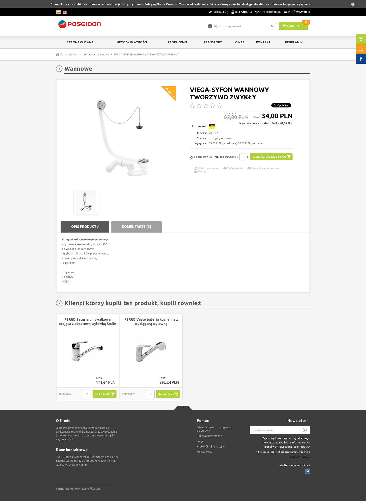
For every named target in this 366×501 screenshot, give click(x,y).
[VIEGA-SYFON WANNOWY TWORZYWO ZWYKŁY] (124, 137)
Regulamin (293, 42)
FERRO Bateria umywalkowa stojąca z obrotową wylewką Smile (87, 322)
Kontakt (263, 42)
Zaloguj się (220, 12)
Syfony (87, 54)
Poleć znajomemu (208, 168)
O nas (239, 42)
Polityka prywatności (209, 435)
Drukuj (202, 171)
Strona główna (80, 42)
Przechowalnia (270, 12)
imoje (200, 441)
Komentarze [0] (136, 227)
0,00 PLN (294, 26)
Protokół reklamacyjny (211, 446)
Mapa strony (204, 451)
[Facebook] (307, 471)
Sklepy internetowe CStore (72, 488)
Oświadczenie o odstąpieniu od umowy (214, 429)
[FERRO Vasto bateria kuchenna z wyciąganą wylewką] (151, 351)
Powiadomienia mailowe (265, 168)
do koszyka (103, 393)
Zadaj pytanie (235, 168)
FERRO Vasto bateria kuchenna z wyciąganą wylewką (151, 322)
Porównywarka (299, 12)
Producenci (177, 42)
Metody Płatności (131, 42)
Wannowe (103, 54)
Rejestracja (243, 12)
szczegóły (65, 393)
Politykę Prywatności (300, 457)
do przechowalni (203, 156)
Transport (213, 42)
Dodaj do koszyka (269, 156)
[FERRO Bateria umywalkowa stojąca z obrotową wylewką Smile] (88, 351)
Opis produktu (85, 227)
